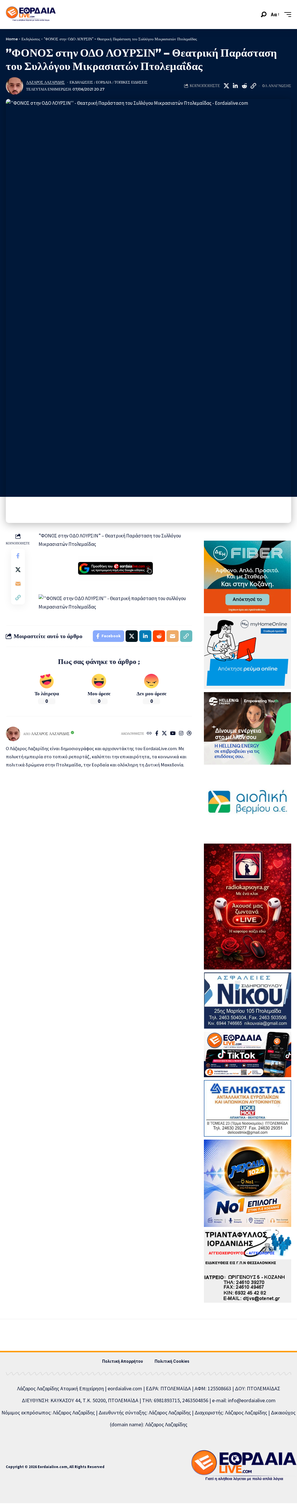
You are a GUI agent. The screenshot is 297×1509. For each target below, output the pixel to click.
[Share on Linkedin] (235, 86)
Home (12, 39)
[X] (164, 733)
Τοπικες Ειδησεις (131, 82)
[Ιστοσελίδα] (149, 733)
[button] (263, 14)
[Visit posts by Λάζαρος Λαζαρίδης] (14, 86)
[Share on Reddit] (244, 86)
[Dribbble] (189, 733)
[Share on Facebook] (18, 556)
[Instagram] (181, 733)
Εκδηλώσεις (30, 39)
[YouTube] (172, 733)
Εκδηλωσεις (81, 82)
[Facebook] (157, 733)
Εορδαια (103, 82)
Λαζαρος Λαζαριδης (45, 82)
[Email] (18, 584)
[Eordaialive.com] (31, 14)
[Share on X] (226, 86)
